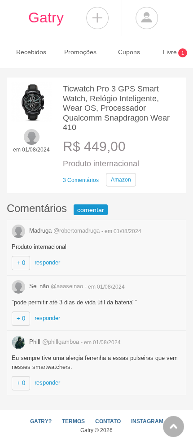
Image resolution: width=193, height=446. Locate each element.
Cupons (129, 52)
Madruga (63, 230)
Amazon (121, 180)
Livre (173, 52)
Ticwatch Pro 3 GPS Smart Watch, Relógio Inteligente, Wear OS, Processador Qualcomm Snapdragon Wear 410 (116, 108)
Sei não (55, 286)
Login (146, 17)
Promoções (80, 52)
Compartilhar (97, 17)
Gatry (46, 17)
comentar (90, 209)
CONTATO (108, 421)
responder (47, 262)
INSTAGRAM (147, 421)
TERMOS (73, 421)
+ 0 (21, 263)
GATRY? (41, 421)
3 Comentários (81, 180)
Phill (53, 341)
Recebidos (31, 52)
